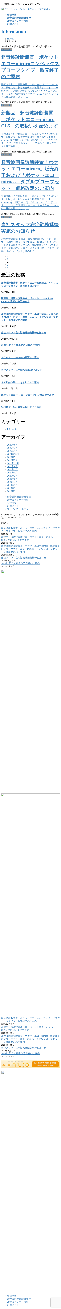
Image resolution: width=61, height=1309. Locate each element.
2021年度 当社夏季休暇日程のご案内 (21, 407)
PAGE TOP (57, 1266)
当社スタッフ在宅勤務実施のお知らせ (21, 370)
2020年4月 (12, 482)
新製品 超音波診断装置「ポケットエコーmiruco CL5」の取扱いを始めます (29, 119)
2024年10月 (13, 454)
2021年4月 (12, 472)
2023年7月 (12, 457)
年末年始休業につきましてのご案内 (20, 382)
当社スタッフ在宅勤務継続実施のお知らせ (23, 332)
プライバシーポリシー (19, 509)
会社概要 (12, 503)
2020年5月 (12, 479)
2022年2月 (12, 460)
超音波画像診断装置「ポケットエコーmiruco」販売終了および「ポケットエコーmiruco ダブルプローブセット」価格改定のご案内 (30, 175)
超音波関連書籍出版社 (19, 496)
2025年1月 (12, 451)
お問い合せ (13, 506)
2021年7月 (12, 469)
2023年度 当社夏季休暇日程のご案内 (20, 345)
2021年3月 (12, 475)
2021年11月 (13, 463)
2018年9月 (12, 491)
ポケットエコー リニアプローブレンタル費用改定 (27, 395)
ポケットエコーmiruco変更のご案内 (20, 357)
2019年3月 (12, 488)
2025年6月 (12, 445)
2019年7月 (12, 485)
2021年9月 (12, 466)
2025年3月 (12, 448)
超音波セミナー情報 (17, 499)
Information (6, 49)
